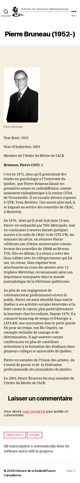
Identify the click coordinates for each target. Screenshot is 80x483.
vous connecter (33, 411)
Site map (35, 435)
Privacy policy (14, 435)
